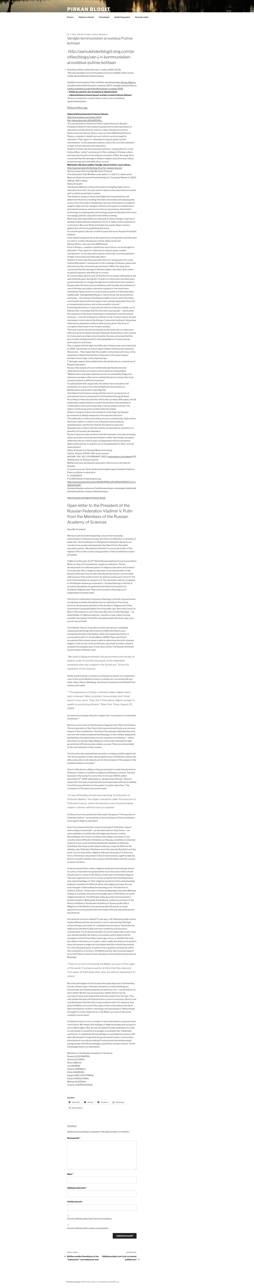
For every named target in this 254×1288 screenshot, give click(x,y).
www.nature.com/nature (119, 456)
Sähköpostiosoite (77, 1188)
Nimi (70, 1174)
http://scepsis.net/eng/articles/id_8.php (86, 498)
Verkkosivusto (74, 1201)
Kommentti (73, 1138)
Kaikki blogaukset (122, 17)
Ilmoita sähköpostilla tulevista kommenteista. (89, 1218)
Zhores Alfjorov (128, 82)
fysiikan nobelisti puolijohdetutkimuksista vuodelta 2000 (95, 88)
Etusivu (70, 17)
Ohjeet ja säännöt (86, 17)
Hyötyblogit (104, 17)
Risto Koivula (100, 34)
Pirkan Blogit (88, 9)
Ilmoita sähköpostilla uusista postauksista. (88, 1228)
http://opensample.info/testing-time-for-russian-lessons (94, 168)
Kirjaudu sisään (141, 17)
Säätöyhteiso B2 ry (88, 1282)
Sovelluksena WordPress (108, 1282)
